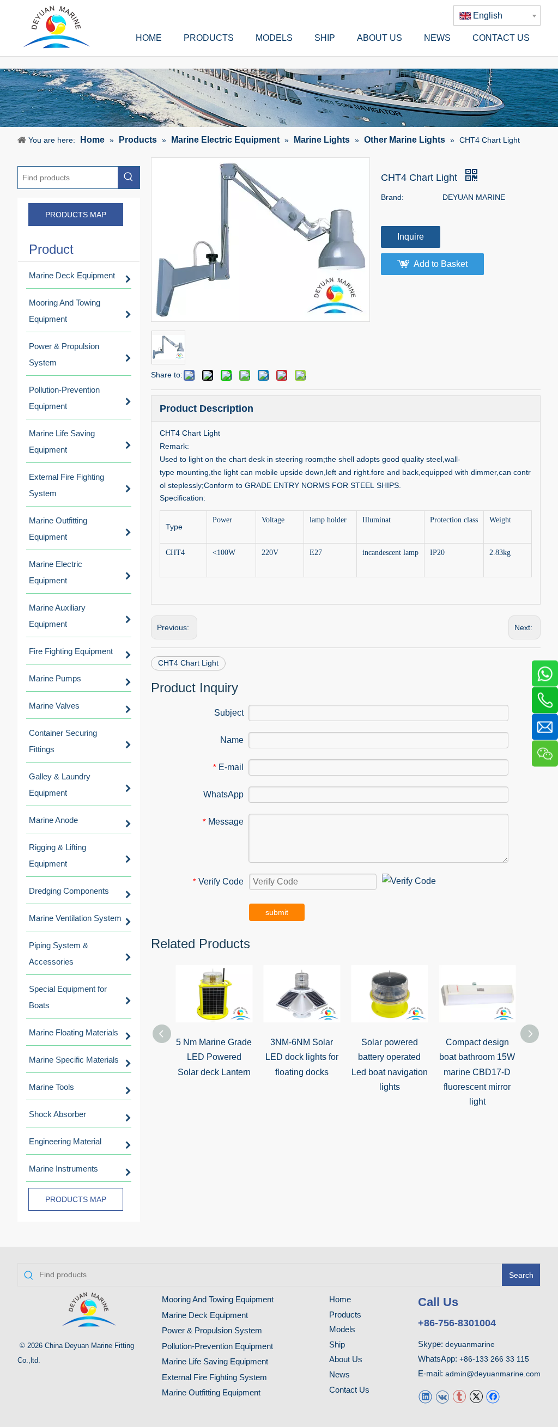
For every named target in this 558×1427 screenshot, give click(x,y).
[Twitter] (476, 1395)
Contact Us (349, 1389)
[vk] (442, 1395)
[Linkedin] (425, 1395)
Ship (337, 1344)
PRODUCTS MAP (75, 214)
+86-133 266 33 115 (494, 1359)
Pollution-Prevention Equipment (217, 1346)
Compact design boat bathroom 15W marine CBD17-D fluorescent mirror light (477, 1072)
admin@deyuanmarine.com (493, 1373)
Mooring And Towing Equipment (218, 1299)
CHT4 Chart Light (188, 662)
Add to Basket (441, 264)
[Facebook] (493, 1395)
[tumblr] (459, 1395)
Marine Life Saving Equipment (215, 1361)
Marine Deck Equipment (205, 1315)
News (339, 1374)
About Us (345, 1359)
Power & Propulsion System (212, 1330)
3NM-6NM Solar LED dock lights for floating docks (301, 1057)
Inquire (410, 236)
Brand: (392, 197)
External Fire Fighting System (214, 1377)
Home (340, 1299)
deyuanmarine (470, 1344)
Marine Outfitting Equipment (211, 1392)
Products (345, 1314)
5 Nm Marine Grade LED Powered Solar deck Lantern (214, 1057)
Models (342, 1329)
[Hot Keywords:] (129, 177)
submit (276, 912)
